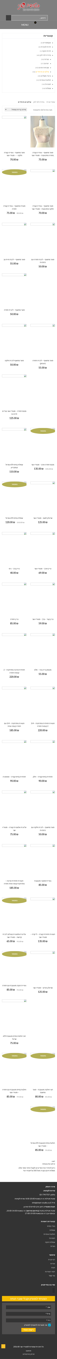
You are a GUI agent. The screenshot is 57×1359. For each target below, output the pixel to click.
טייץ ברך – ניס (14, 568)
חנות (53, 1267)
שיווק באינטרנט (28, 1354)
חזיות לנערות (46, 47)
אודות (52, 1263)
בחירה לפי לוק (45, 55)
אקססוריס (47, 42)
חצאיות (48, 84)
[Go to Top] (3, 1346)
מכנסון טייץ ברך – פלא (42, 670)
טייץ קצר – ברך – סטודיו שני (42, 619)
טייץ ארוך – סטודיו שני (42, 568)
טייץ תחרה (14, 619)
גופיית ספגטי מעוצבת (42, 881)
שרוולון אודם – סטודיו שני (43, 988)
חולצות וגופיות (45, 80)
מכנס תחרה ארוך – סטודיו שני (42, 464)
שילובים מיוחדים (42, 72)
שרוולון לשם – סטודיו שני (42, 518)
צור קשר (52, 1275)
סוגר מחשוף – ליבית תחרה (14, 310)
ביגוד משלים (46, 76)
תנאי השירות (50, 1271)
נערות (46, 59)
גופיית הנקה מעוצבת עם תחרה (14, 985)
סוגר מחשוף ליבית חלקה (14, 360)
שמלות (48, 88)
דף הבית (51, 1259)
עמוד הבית (51, 102)
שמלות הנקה (50, 1242)
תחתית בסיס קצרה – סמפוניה (14, 777)
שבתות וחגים (44, 67)
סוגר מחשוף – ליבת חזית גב (14, 259)
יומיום (46, 63)
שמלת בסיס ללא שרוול (14, 518)
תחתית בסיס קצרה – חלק (43, 777)
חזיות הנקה (46, 51)
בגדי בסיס (51, 1226)
